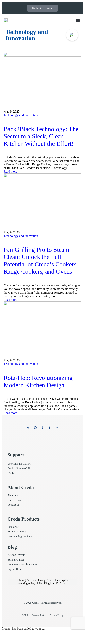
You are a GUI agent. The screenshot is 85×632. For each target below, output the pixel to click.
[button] (78, 20)
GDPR (25, 615)
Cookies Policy (39, 615)
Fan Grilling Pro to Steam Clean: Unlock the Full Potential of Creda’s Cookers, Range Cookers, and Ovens (41, 260)
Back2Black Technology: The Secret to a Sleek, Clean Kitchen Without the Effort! (41, 136)
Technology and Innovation (21, 115)
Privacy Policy (56, 615)
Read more (10, 171)
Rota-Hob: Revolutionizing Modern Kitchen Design (38, 381)
